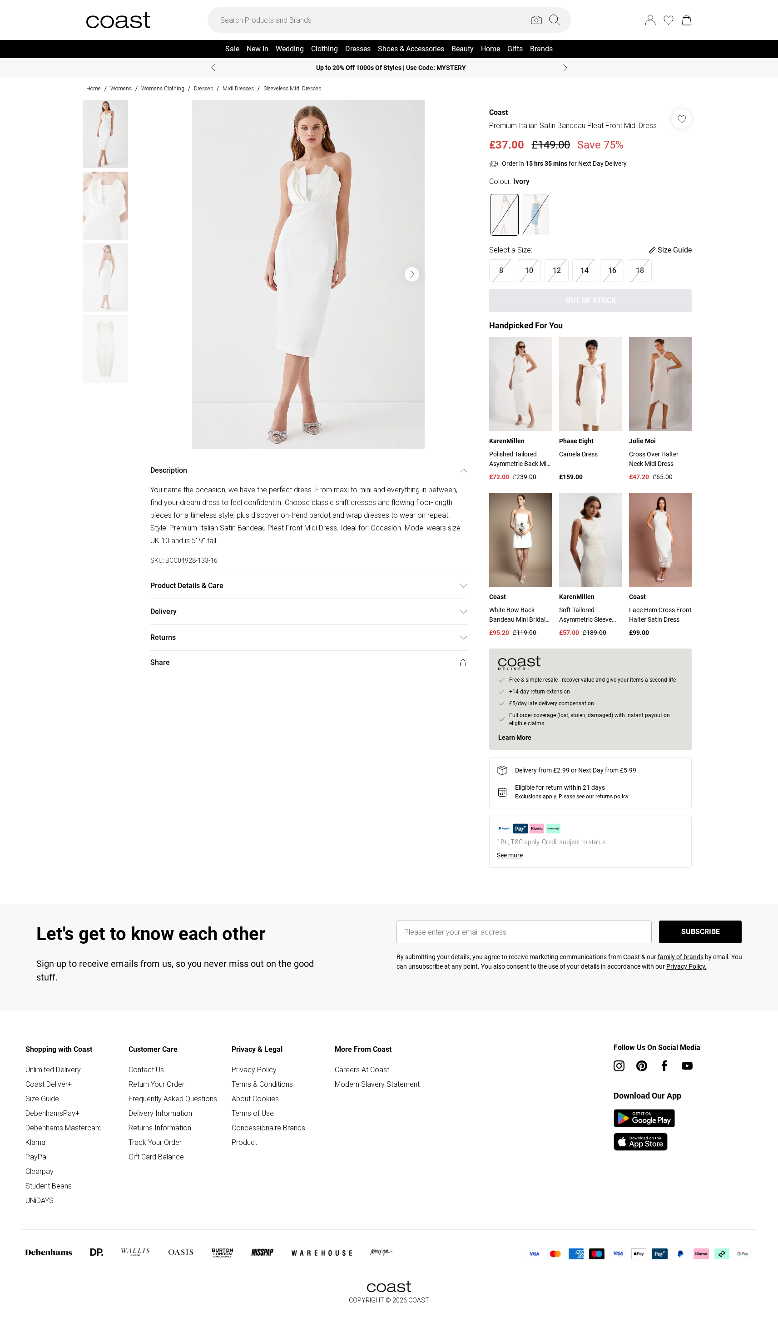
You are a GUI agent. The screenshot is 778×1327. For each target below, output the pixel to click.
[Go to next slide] (412, 274)
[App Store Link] (644, 1130)
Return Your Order (156, 1084)
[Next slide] (565, 67)
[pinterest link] (641, 1065)
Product (244, 1142)
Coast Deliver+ (48, 1084)
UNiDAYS (39, 1200)
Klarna (35, 1142)
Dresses (203, 88)
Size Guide (42, 1098)
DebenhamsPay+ (52, 1113)
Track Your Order (155, 1142)
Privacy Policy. (686, 966)
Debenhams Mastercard (63, 1127)
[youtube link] (687, 1065)
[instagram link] (619, 1065)
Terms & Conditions (262, 1084)
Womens (121, 88)
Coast (498, 112)
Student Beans (48, 1185)
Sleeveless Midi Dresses (292, 88)
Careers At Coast (362, 1069)
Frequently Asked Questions (173, 1098)
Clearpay (39, 1171)
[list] (308, 274)
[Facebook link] (664, 1065)
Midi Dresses (238, 88)
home (93, 88)
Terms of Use (253, 1113)
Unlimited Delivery (53, 1069)
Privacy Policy (254, 1069)
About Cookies (255, 1098)
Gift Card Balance (156, 1156)
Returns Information (160, 1127)
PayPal (36, 1156)
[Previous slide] (213, 67)
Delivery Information (160, 1113)
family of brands (681, 957)
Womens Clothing (162, 88)
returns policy (612, 796)
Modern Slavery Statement (377, 1084)
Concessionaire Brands (268, 1127)
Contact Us (146, 1069)
